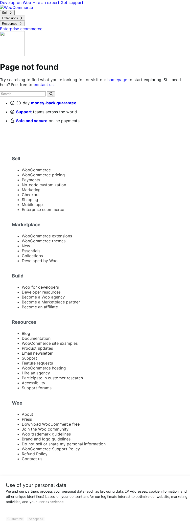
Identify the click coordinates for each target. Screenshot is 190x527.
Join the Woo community (45, 429)
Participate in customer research (52, 377)
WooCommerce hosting (44, 368)
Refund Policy (35, 453)
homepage (117, 79)
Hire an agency (36, 372)
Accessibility (33, 382)
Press (27, 419)
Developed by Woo (40, 260)
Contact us (32, 458)
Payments (31, 179)
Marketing (31, 189)
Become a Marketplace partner (51, 301)
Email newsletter (37, 353)
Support (24, 111)
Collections (32, 255)
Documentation (36, 338)
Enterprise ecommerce (43, 209)
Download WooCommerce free (51, 424)
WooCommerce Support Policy (51, 448)
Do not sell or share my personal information (64, 443)
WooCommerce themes (44, 240)
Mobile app (32, 204)
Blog (26, 333)
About (27, 414)
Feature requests (37, 363)
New (26, 245)
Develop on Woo (16, 2)
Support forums (36, 387)
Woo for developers (40, 287)
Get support (72, 2)
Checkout (31, 194)
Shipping (30, 199)
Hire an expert (46, 2)
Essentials (31, 250)
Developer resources (41, 292)
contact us (43, 84)
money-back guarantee (53, 102)
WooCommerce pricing (43, 174)
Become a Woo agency (43, 297)
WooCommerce (36, 169)
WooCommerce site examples (50, 343)
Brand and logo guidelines (46, 438)
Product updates (37, 348)
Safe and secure (32, 120)
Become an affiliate (40, 306)
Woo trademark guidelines (46, 434)
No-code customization (44, 184)
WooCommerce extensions (47, 235)
